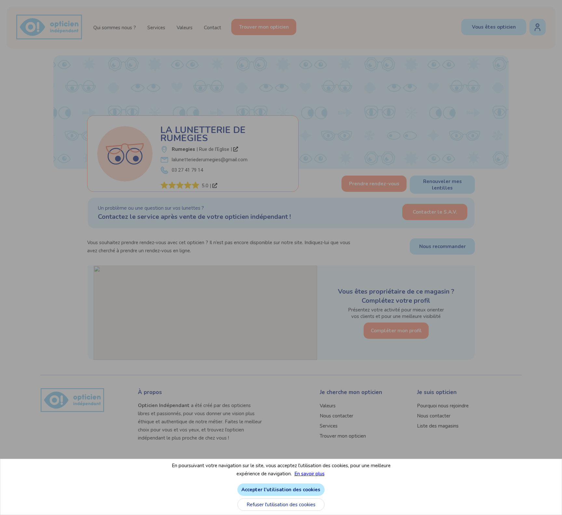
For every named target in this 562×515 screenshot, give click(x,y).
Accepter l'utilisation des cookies (280, 489)
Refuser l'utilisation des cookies (281, 504)
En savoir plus (309, 473)
